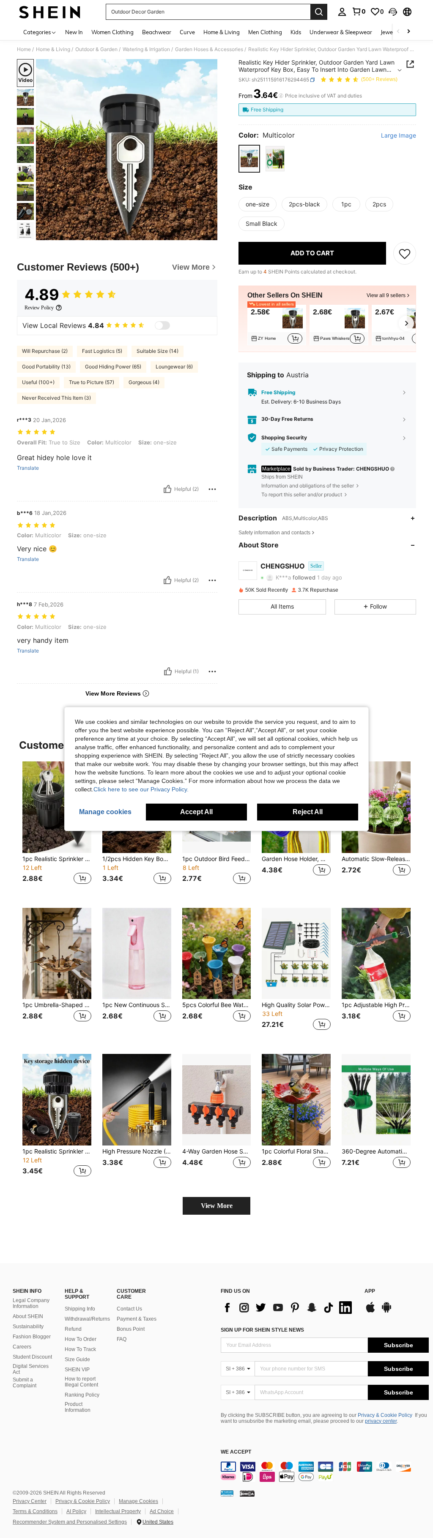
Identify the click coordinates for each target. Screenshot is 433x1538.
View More (217, 1205)
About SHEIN (28, 1316)
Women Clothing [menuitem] (112, 32)
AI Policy (76, 1511)
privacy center (381, 1421)
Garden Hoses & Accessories (209, 49)
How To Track (80, 1349)
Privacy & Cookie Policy (385, 1415)
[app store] (370, 1311)
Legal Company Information (31, 1303)
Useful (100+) (38, 382)
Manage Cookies (138, 1501)
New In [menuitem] (74, 32)
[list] (288, 1307)
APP (369, 1291)
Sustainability (28, 1327)
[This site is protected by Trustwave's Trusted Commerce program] (227, 1493)
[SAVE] (404, 253)
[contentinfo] (325, 1472)
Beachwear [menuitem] (156, 32)
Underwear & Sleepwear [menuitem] (341, 32)
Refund (73, 1329)
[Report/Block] (212, 489)
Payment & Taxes (136, 1319)
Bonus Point (131, 1329)
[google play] (386, 1311)
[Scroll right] (408, 32)
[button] (393, 12)
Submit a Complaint (24, 1383)
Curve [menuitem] (187, 32)
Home (24, 49)
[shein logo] (49, 12)
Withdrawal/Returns (87, 1319)
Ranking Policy (82, 1395)
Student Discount (32, 1357)
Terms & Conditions (35, 1511)
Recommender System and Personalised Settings (70, 1522)
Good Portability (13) (46, 366)
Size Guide (77, 1359)
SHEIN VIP (77, 1370)
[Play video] (127, 150)
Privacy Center (30, 1501)
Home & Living (53, 49)
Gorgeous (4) (144, 382)
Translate (28, 468)
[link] (358, 11)
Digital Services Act (31, 1369)
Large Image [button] (398, 135)
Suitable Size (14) (157, 351)
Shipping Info (80, 1309)
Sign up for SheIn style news (262, 1330)
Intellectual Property (118, 1511)
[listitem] (276, 325)
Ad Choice (162, 1511)
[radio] (249, 158)
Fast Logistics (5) (102, 351)
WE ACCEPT (236, 1452)
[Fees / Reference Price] (281, 96)
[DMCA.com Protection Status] (247, 1493)
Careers (22, 1347)
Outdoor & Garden (96, 49)
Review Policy (39, 308)
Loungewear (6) (174, 366)
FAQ (121, 1339)
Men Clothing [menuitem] (265, 32)
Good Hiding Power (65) (113, 366)
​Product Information (77, 1407)
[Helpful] (167, 489)
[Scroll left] (398, 32)
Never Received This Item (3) (56, 398)
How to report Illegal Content (81, 1382)
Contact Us (129, 1309)
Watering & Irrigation (146, 49)
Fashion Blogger (32, 1337)
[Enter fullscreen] (210, 233)
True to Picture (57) (91, 382)
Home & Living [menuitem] (221, 32)
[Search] (318, 12)
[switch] (162, 325)
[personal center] (342, 12)
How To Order (80, 1339)
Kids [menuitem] (295, 32)
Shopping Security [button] (284, 438)
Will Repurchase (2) (45, 351)
